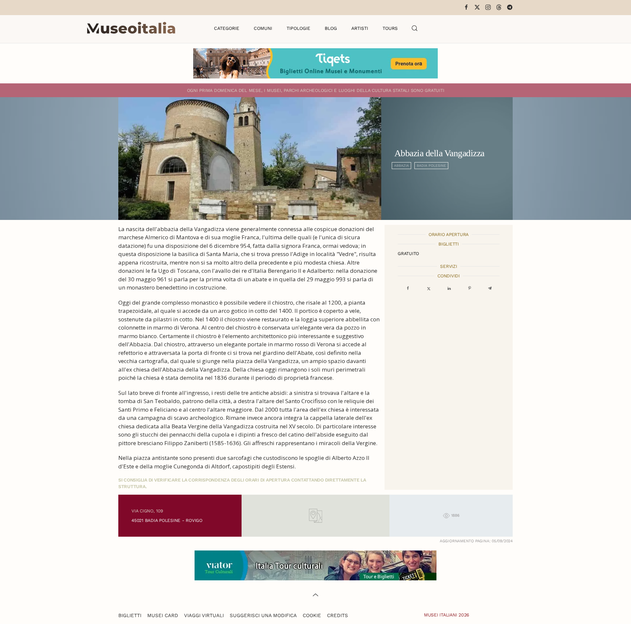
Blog (331, 28)
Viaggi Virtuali (204, 615)
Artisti (359, 28)
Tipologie (298, 28)
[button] (414, 28)
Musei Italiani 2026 (446, 614)
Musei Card (162, 615)
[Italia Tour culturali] (315, 565)
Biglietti (129, 615)
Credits (337, 615)
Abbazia (401, 165)
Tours (390, 28)
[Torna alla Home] (131, 28)
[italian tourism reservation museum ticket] (315, 63)
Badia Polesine (431, 165)
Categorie (226, 28)
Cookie (312, 615)
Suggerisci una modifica (263, 615)
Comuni (263, 28)
